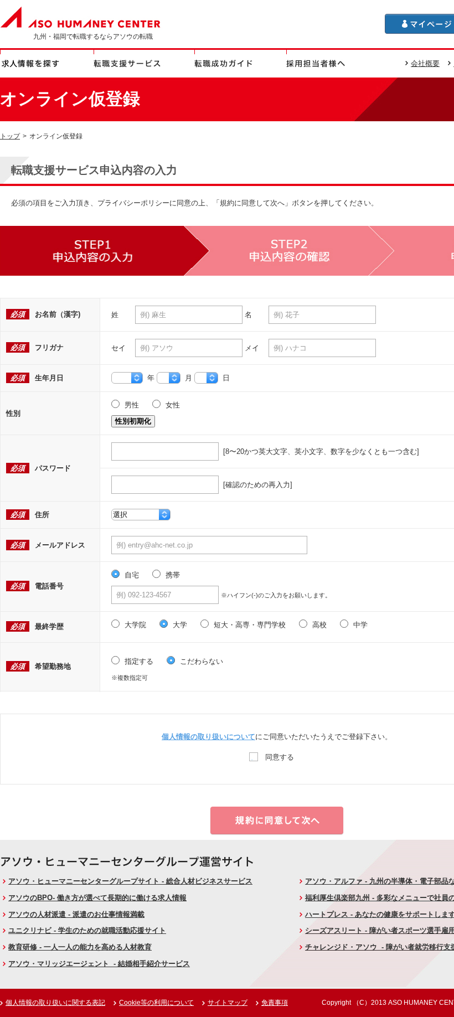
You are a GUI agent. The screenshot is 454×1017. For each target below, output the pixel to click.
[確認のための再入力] (255, 485)
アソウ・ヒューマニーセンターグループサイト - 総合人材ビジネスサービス (130, 881)
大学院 (134, 625)
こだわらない (200, 661)
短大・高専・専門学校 (248, 625)
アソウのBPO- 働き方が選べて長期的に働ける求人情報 (97, 898)
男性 (130, 405)
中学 (359, 625)
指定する (137, 661)
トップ (10, 136)
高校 (318, 625)
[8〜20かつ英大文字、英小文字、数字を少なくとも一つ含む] (319, 451)
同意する (278, 757)
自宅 (130, 575)
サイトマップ (227, 1002)
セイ (118, 348)
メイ (252, 348)
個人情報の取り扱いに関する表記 (55, 1002)
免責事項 (274, 1002)
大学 (179, 625)
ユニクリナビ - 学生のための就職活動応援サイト (87, 930)
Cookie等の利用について (156, 1002)
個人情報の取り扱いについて (208, 736)
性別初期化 (133, 421)
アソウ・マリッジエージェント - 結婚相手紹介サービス (99, 963)
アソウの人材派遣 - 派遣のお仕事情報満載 (76, 914)
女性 (171, 405)
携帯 (171, 575)
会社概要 (425, 63)
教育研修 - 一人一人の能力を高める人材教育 (80, 947)
